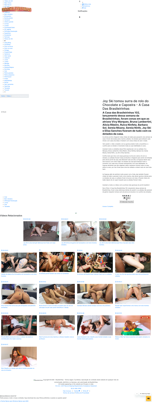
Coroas (6, 23)
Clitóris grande (8, 22)
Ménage (6, 63)
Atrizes (41, 8)
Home (3, 96)
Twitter (76, 391)
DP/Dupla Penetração (10, 31)
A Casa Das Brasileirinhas (20, 96)
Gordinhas (7, 44)
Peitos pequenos (9, 75)
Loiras (6, 59)
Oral (5, 71)
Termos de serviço (68, 393)
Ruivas (6, 82)
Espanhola (7, 33)
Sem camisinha (8, 84)
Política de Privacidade (82, 393)
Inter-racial (7, 56)
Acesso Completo (108, 206)
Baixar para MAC (24, 401)
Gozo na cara (8, 48)
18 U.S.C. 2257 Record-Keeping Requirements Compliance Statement (76, 386)
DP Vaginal (7, 29)
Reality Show (64, 9)
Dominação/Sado (9, 27)
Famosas (7, 37)
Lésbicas (7, 58)
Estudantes (7, 35)
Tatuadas (7, 88)
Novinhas (7, 69)
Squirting (7, 86)
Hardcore (7, 54)
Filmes (36, 8)
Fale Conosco (67, 391)
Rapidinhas (53, 8)
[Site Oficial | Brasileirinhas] (16, 9)
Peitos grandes (8, 73)
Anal (5, 197)
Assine (81, 14)
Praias (6, 78)
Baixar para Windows (11, 401)
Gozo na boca (8, 46)
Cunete (6, 25)
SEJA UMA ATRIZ (76, 388)
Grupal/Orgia (8, 52)
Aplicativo (71, 8)
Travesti (6, 90)
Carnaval (7, 20)
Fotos (59, 8)
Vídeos (46, 8)
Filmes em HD (8, 39)
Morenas (7, 65)
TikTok (85, 391)
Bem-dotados (8, 199)
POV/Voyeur (7, 77)
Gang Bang (7, 42)
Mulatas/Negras (9, 67)
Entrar (76, 8)
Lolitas (6, 61)
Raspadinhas (8, 80)
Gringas (6, 50)
